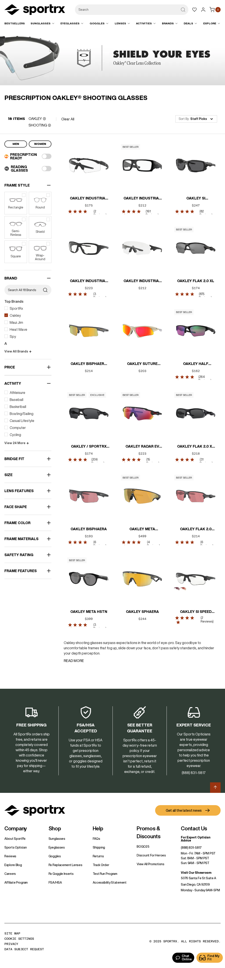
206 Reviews (97, 461)
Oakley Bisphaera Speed (89, 364)
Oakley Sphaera (142, 611)
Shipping (99, 847)
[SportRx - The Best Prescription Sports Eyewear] (34, 10)
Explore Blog (13, 865)
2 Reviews (100, 213)
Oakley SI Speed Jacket (195, 612)
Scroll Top (215, 787)
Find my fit (213, 957)
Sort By (184, 118)
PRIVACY (11, 944)
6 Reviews (99, 544)
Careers (10, 873)
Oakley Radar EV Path (142, 447)
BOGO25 (143, 846)
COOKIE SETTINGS (19, 938)
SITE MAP (12, 933)
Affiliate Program (16, 882)
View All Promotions (150, 864)
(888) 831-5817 (191, 847)
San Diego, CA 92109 (195, 884)
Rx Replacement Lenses (65, 865)
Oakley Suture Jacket (142, 364)
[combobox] (131, 9)
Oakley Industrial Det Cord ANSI (142, 198)
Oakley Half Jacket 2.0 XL (195, 364)
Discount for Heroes (151, 855)
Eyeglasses (57, 847)
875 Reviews (205, 295)
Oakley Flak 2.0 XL (195, 281)
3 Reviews (99, 295)
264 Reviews (204, 378)
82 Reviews (206, 213)
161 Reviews (152, 213)
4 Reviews (153, 544)
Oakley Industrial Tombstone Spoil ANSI (142, 281)
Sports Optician (15, 847)
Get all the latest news (184, 810)
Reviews (10, 856)
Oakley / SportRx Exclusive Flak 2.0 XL (88, 447)
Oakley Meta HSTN (88, 611)
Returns (98, 856)
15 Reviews (152, 461)
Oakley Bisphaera (89, 529)
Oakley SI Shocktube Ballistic (195, 198)
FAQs (96, 838)
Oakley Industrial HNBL (88, 281)
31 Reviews (206, 461)
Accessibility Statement (110, 882)
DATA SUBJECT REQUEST (24, 949)
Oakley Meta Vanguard (142, 529)
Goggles (55, 856)
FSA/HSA (55, 882)
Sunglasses (57, 838)
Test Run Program (105, 873)
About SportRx (14, 838)
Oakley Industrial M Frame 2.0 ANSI (88, 198)
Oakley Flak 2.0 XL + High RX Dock (195, 447)
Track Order (101, 865)
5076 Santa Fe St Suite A (198, 878)
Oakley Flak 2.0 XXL (195, 529)
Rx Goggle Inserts (61, 873)
